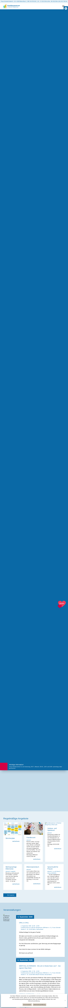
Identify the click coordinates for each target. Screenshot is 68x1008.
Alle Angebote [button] (10, 895)
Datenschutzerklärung (39, 1004)
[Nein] (65, 1000)
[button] (11, 6)
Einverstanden (27, 1004)
